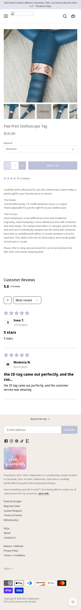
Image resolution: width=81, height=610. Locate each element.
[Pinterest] (16, 441)
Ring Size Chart (12, 506)
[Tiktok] (22, 441)
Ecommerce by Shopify (24, 601)
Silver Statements (30, 598)
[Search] (65, 16)
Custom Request (13, 510)
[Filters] (8, 300)
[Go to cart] (73, 16)
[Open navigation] (6, 16)
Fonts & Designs (13, 501)
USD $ (7, 568)
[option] (11, 111)
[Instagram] (11, 441)
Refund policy (11, 520)
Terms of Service (13, 515)
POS (6, 601)
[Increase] (22, 165)
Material (8, 143)
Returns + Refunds (13, 546)
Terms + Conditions (14, 555)
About (7, 533)
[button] (12, 178)
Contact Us (10, 537)
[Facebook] (6, 441)
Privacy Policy (11, 550)
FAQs (7, 528)
